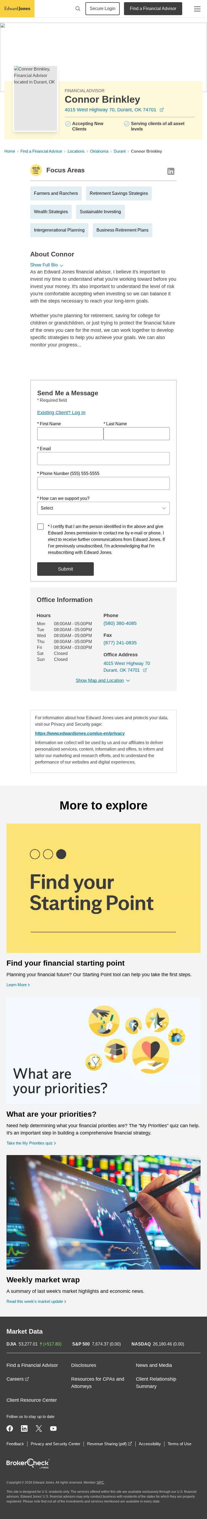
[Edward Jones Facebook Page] (9, 1428)
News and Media (154, 1365)
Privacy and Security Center (55, 1443)
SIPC (100, 1482)
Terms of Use (179, 1443)
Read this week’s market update (34, 1301)
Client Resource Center (31, 1400)
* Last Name (115, 423)
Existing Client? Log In (61, 412)
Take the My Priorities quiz (31, 1142)
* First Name (49, 423)
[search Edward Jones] (78, 8)
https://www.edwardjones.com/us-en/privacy (80, 733)
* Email (44, 448)
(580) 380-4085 (120, 623)
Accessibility (150, 1443)
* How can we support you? (63, 498)
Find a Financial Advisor (153, 8)
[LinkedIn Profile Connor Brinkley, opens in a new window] (171, 171)
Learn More (18, 984)
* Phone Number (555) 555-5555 (68, 473)
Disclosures (83, 1365)
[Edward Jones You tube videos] (53, 1428)
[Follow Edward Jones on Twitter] (39, 1428)
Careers (17, 1379)
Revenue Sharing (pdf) (109, 1443)
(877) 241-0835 (120, 642)
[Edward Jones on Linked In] (24, 1428)
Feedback (15, 1443)
